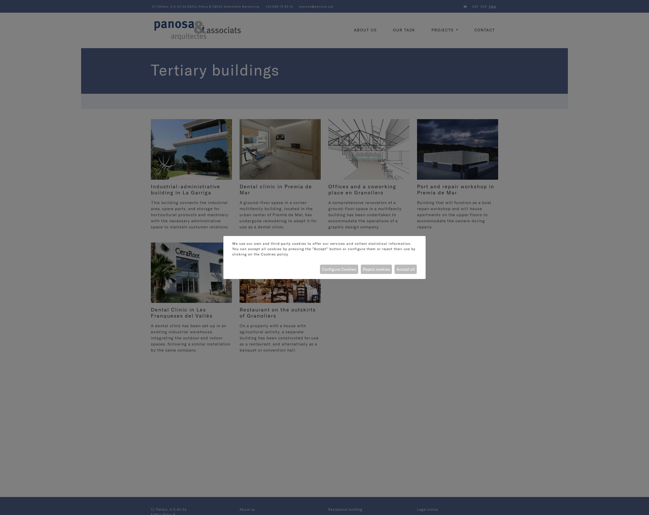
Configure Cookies (339, 269)
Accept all (405, 269)
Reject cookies (376, 269)
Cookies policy (274, 254)
